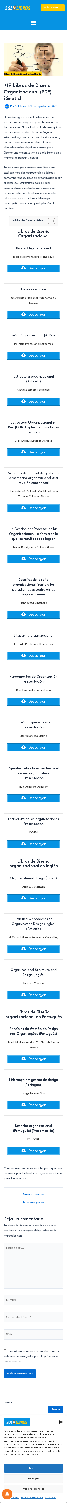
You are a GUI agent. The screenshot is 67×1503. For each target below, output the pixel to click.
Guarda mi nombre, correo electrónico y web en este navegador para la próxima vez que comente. (32, 1356)
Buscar (8, 1402)
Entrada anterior (33, 1194)
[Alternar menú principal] (33, 23)
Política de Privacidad (32, 1498)
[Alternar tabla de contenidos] (49, 221)
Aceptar (33, 1468)
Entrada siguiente (34, 1202)
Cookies (15, 1498)
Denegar (33, 1478)
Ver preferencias (33, 1488)
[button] (61, 1422)
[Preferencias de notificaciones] (7, 1494)
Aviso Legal (50, 1498)
